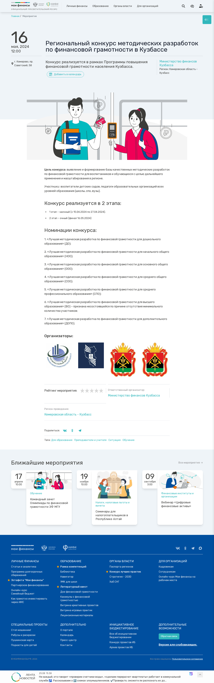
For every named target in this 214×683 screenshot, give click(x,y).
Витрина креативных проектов (79, 605)
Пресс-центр (68, 640)
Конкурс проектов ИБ (122, 642)
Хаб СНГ (114, 581)
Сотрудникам (167, 571)
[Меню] (206, 19)
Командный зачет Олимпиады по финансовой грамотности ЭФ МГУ (49, 503)
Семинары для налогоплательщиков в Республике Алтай (112, 515)
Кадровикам (166, 566)
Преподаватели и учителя (90, 440)
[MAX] (200, 548)
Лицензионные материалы (76, 615)
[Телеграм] (192, 548)
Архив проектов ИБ (121, 647)
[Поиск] (183, 6)
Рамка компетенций (73, 566)
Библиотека (67, 571)
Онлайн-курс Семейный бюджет (22, 592)
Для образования (62, 440)
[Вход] (201, 6)
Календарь (66, 635)
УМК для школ (68, 581)
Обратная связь (169, 636)
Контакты (66, 645)
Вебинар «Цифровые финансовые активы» (176, 504)
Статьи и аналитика (23, 566)
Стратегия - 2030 (120, 576)
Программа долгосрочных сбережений (26, 573)
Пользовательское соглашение (187, 659)
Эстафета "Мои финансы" (27, 580)
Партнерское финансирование (30, 585)
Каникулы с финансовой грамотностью (75, 598)
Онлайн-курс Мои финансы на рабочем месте (177, 578)
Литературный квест (74, 586)
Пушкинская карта (22, 640)
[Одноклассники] (185, 548)
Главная (15, 16)
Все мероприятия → (190, 462)
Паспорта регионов (121, 566)
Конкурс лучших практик (125, 571)
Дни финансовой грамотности (79, 591)
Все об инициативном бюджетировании (123, 635)
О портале (66, 630)
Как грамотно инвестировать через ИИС (29, 600)
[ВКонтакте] (177, 548)
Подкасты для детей (24, 645)
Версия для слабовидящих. (178, 644)
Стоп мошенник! (21, 630)
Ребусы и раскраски (23, 635)
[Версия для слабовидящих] (192, 6)
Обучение (128, 440)
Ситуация (114, 440)
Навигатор (66, 576)
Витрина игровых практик (76, 610)
